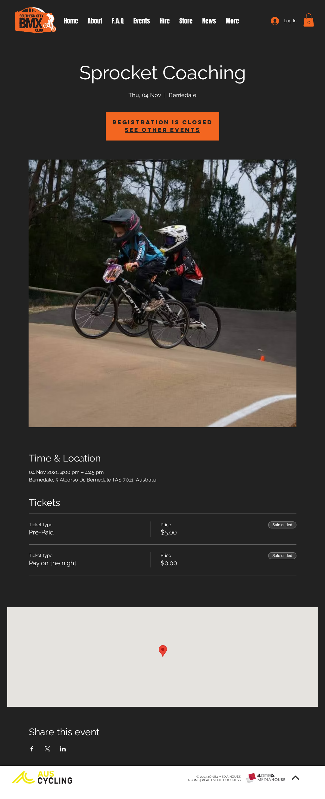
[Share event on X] (47, 748)
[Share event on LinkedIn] (63, 748)
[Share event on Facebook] (32, 748)
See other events (162, 130)
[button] (308, 20)
